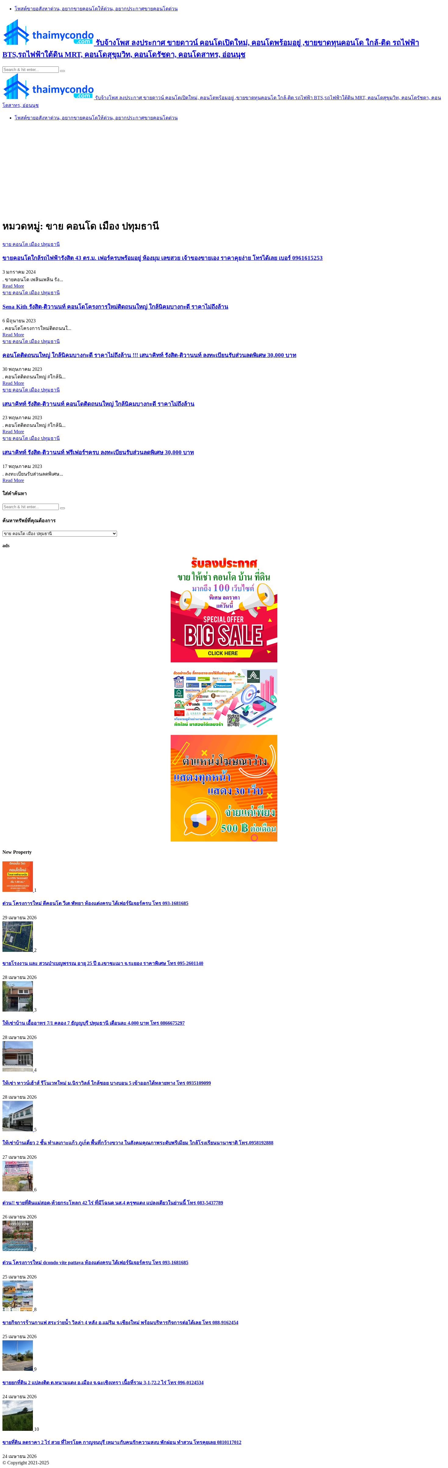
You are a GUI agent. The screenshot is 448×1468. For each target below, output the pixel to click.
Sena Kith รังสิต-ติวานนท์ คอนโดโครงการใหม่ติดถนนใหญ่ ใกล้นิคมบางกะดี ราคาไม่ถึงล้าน (115, 306)
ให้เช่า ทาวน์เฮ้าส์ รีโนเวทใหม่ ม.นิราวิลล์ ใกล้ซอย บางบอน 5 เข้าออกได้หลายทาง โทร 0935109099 (106, 1083)
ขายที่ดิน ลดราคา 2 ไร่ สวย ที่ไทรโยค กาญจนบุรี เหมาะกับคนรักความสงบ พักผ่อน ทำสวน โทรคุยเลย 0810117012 (121, 1442)
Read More (13, 286)
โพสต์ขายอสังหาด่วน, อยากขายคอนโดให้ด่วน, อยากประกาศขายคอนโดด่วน (96, 8)
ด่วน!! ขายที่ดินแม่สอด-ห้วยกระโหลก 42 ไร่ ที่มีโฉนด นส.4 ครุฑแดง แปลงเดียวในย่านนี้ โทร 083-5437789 (112, 1202)
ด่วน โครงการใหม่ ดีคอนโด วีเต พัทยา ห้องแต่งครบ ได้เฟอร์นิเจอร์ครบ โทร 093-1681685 (95, 903)
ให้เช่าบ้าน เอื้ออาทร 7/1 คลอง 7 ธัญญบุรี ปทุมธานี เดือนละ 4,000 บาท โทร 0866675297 (93, 1023)
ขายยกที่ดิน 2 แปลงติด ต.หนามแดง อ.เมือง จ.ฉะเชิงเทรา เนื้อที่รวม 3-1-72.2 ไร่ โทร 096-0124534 (103, 1382)
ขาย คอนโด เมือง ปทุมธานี (31, 244)
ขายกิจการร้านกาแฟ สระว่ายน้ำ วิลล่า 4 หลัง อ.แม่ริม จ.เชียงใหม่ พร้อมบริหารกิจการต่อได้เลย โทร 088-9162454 (120, 1322)
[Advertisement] (224, 169)
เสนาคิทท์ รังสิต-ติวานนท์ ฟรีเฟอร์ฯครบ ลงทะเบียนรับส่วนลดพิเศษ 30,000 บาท (98, 452)
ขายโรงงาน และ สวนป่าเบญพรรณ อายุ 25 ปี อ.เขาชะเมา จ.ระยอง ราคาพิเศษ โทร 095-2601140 (102, 963)
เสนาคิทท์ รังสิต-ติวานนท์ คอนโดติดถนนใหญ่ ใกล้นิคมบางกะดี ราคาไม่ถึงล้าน (98, 404)
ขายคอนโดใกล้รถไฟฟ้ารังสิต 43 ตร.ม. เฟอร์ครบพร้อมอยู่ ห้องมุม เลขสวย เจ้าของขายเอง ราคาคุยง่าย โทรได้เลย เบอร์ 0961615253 (162, 258)
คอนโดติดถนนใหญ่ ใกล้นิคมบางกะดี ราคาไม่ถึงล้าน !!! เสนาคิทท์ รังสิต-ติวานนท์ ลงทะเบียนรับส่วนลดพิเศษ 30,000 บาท (149, 355)
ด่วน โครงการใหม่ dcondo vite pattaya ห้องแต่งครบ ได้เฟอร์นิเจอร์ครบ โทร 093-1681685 (95, 1262)
